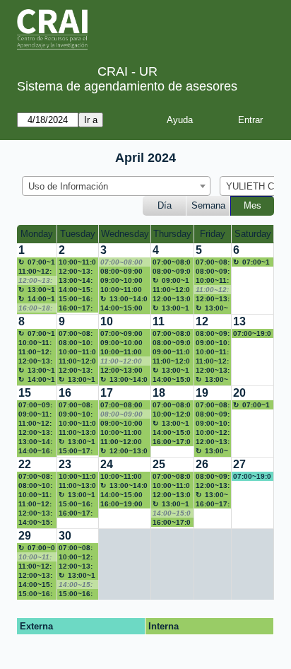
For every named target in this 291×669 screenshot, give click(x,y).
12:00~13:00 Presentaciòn (77, 370)
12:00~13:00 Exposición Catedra (36, 361)
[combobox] (116, 186)
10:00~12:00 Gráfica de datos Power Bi (213, 433)
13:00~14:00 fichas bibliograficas (77, 281)
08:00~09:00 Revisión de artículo (121, 271)
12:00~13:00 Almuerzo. (76, 271)
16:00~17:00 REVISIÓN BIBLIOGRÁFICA (172, 522)
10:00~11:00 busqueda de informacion (77, 352)
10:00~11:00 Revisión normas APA (77, 423)
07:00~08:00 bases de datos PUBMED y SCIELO (36, 476)
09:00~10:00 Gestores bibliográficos (213, 343)
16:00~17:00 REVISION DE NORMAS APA (213, 504)
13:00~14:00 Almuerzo (36, 290)
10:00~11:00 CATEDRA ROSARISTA (121, 352)
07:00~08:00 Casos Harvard (76, 548)
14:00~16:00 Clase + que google (36, 299)
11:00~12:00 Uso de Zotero (35, 271)
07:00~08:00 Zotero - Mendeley (213, 262)
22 (24, 464)
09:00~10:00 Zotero (76, 414)
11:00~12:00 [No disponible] (212, 290)
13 (239, 321)
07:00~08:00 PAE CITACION (76, 405)
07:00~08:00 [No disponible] (121, 262)
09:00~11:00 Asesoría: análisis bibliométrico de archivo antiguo (172, 281)
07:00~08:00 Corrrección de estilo (172, 262)
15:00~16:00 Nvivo (76, 299)
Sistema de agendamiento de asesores (127, 86)
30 (65, 536)
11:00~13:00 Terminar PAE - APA (77, 433)
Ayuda (180, 120)
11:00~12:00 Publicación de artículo (171, 361)
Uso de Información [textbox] (68, 186)
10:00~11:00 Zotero (121, 433)
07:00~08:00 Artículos (213, 405)
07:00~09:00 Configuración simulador (35, 405)
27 (239, 464)
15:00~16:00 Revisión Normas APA (35, 594)
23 (65, 464)
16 (65, 393)
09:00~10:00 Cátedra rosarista (213, 423)
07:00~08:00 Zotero (172, 476)
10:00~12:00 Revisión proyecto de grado (76, 557)
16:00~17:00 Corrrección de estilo (172, 442)
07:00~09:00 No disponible (36, 548)
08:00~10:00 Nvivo (35, 486)
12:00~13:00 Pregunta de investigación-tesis (172, 495)
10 (106, 321)
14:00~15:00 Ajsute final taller (121, 495)
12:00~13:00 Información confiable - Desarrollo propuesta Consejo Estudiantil (213, 370)
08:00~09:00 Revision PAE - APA (172, 343)
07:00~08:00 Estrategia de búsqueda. (172, 405)
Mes (252, 205)
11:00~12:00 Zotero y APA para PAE (35, 566)
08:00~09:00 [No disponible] (121, 414)
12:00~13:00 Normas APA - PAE (36, 433)
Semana (208, 205)
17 (106, 393)
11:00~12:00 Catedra (121, 442)
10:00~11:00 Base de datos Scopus (35, 495)
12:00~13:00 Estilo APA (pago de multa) (213, 486)
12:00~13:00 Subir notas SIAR (35, 513)
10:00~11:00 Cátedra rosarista (77, 262)
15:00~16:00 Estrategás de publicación (77, 504)
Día (165, 205)
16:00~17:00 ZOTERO (76, 513)
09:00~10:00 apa (121, 423)
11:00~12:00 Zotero (35, 352)
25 (159, 464)
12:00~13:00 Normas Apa (172, 299)
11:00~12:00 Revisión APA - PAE (171, 290)
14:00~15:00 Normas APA (77, 290)
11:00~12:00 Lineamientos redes (35, 504)
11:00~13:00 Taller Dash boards (77, 486)
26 (202, 464)
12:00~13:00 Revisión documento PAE (77, 566)
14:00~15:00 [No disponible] (172, 513)
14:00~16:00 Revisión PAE (35, 451)
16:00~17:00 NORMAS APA (76, 308)
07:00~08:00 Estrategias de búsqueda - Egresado (77, 334)
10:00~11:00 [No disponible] (35, 557)
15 (24, 393)
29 (24, 536)
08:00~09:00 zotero (213, 476)
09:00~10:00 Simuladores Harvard (122, 281)
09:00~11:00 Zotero (35, 414)
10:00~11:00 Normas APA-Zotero (212, 281)
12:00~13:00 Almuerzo (124, 451)
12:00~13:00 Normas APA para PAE (35, 575)
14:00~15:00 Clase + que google (36, 585)
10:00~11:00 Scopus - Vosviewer (121, 476)
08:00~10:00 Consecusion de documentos (76, 343)
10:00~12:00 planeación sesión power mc (172, 414)
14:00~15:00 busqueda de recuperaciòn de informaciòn (123, 308)
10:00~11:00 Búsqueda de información (171, 486)
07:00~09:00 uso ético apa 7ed (123, 334)
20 (239, 393)
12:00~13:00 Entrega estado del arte (213, 442)
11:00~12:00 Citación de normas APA (35, 423)
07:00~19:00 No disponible (251, 262)
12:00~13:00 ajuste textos (122, 370)
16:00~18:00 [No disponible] (35, 308)
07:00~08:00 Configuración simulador (172, 334)
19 (202, 393)
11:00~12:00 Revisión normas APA (77, 361)
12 (202, 321)
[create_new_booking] (252, 278)
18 (159, 393)
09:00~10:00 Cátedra (121, 343)
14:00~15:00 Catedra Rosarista (172, 380)
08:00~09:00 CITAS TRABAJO (213, 414)
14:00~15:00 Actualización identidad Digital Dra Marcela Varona (172, 433)
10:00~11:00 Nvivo (212, 352)
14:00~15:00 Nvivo (35, 522)
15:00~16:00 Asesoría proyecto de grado (76, 594)
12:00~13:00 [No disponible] (35, 281)
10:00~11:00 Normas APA (35, 343)
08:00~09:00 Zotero (172, 271)
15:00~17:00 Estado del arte (76, 451)
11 (159, 321)
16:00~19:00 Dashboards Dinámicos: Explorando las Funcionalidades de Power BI (123, 504)
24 (106, 464)
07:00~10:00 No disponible (36, 262)
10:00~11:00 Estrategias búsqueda (121, 290)
